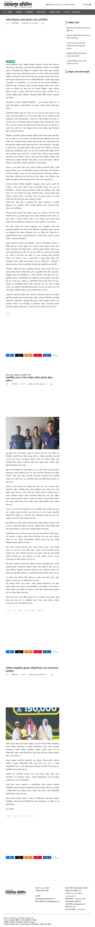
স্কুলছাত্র (32, 610)
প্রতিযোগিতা (22, 816)
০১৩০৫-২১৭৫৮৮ (70, 896)
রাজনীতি (19, 12)
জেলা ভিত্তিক (41, 12)
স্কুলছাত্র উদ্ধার (40, 610)
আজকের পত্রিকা (54, 12)
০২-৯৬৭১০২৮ (81, 909)
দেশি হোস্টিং (19, 922)
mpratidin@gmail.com (52, 901)
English (76, 12)
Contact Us (29, 918)
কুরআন (15, 816)
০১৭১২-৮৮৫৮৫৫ (79, 899)
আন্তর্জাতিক (29, 12)
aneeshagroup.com (78, 904)
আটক (14, 610)
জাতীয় (10, 12)
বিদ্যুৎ (8, 314)
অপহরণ (8, 610)
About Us (7, 918)
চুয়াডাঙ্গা (20, 610)
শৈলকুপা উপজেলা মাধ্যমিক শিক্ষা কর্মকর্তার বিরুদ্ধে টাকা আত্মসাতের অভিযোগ (76, 45)
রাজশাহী (26, 610)
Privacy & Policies (18, 918)
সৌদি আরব (30, 816)
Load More (32, 873)
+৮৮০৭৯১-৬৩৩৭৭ (77, 893)
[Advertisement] (32, 40)
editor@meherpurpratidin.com (45, 899)
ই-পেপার (67, 12)
